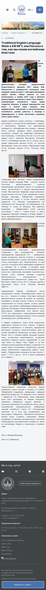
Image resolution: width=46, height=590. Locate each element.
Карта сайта (6, 544)
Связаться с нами (22, 585)
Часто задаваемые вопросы (12, 540)
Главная (4, 33)
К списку (9, 38)
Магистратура (7, 550)
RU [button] (29, 9)
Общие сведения (18, 33)
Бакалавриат (6, 554)
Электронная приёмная (30, 483)
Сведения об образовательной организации (18, 579)
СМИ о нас (5, 547)
